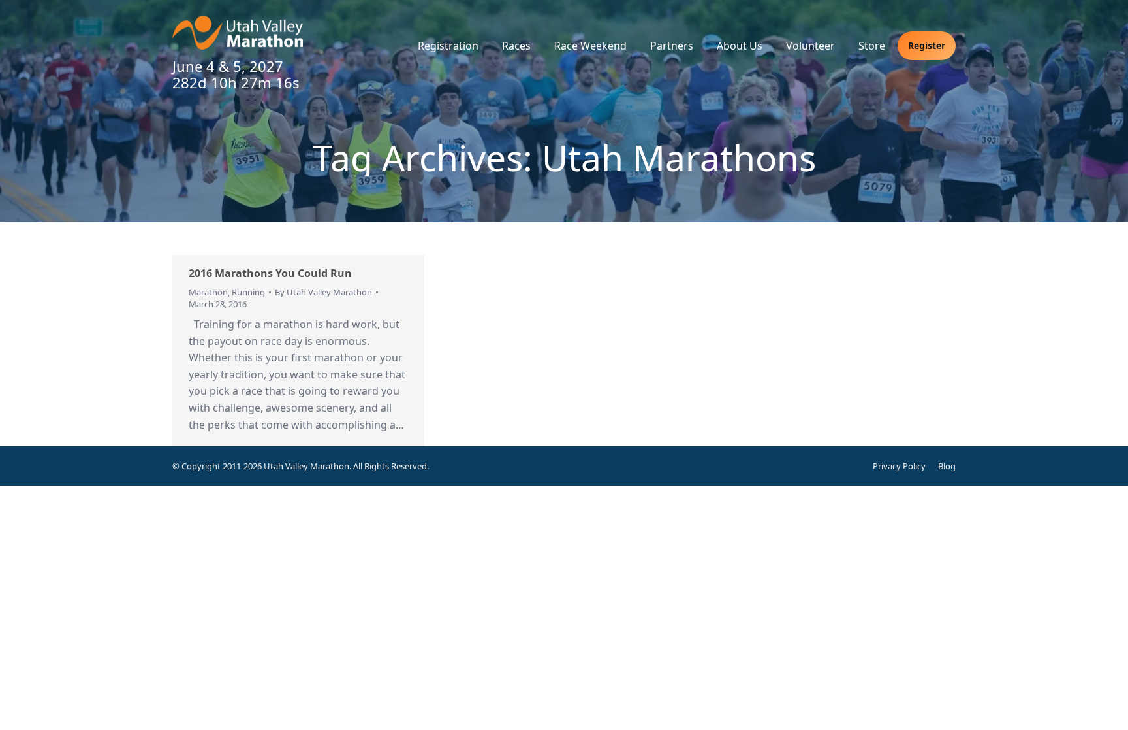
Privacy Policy (899, 466)
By (323, 292)
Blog (947, 466)
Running (248, 292)
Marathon (208, 292)
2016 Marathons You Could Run (270, 273)
